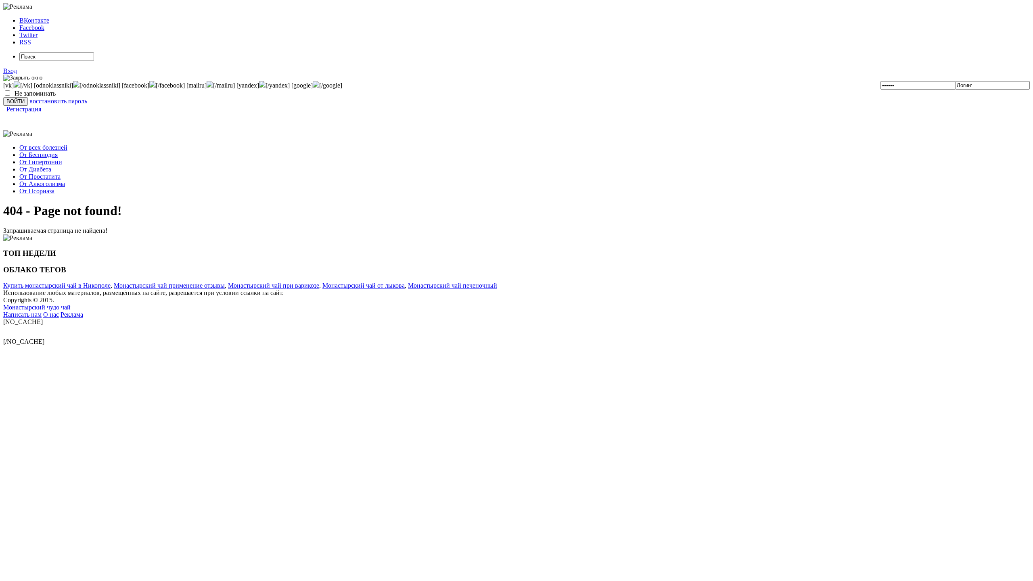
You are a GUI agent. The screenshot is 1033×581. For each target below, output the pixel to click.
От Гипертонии (40, 162)
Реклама (72, 314)
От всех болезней (43, 147)
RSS (25, 42)
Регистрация (23, 109)
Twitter (28, 34)
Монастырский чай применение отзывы (169, 285)
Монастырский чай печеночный (452, 285)
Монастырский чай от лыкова (363, 285)
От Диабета (35, 169)
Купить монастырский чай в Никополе (57, 285)
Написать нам (22, 314)
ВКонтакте (34, 20)
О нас (51, 314)
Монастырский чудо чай (37, 307)
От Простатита (40, 176)
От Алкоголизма (42, 183)
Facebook (31, 27)
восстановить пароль (58, 101)
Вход (10, 70)
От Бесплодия (38, 154)
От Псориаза (36, 191)
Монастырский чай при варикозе (273, 285)
